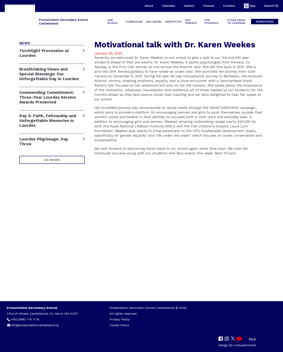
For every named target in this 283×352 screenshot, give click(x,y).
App (252, 6)
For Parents (191, 21)
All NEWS (52, 160)
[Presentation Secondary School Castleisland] (20, 21)
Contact (229, 6)
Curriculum (134, 21)
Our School (112, 21)
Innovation (173, 21)
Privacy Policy (120, 319)
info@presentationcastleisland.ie (35, 325)
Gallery (189, 6)
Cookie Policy (119, 325)
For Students (211, 21)
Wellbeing (153, 21)
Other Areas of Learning (236, 21)
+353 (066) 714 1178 (25, 319)
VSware (208, 6)
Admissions (265, 21)
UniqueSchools (245, 345)
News (149, 6)
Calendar (168, 6)
